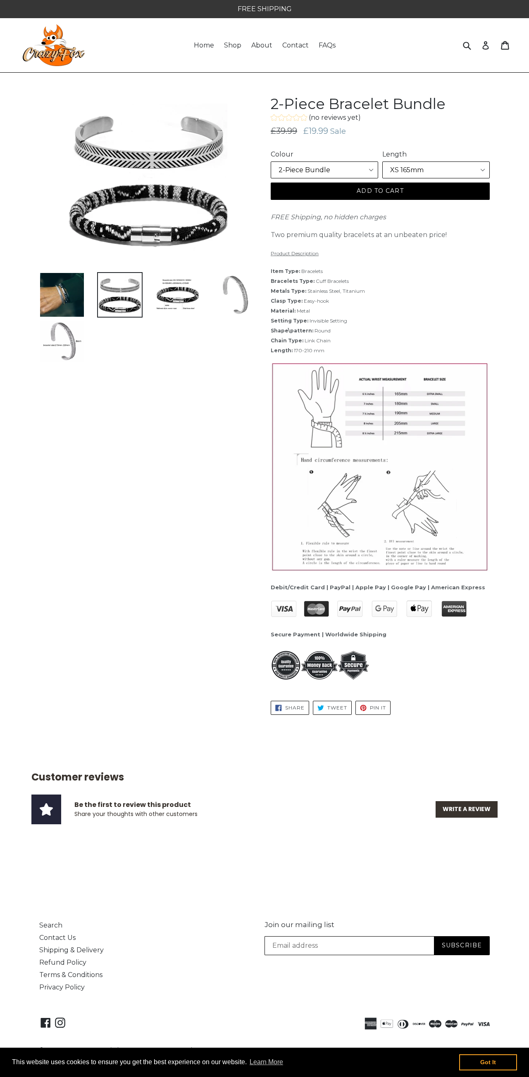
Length (394, 154)
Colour (282, 154)
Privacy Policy (62, 987)
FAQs (327, 45)
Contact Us (57, 938)
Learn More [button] (266, 1061)
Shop (232, 45)
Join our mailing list (299, 924)
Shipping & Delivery (71, 950)
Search (50, 925)
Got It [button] (488, 1062)
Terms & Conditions (70, 975)
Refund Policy (62, 962)
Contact (295, 45)
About (261, 45)
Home (204, 45)
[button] (316, 119)
